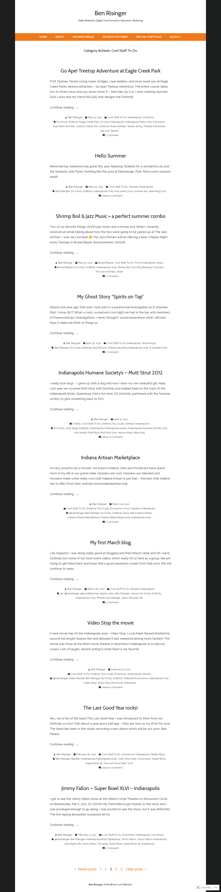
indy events (80, 432)
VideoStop (130, 682)
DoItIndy (73, 121)
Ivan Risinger (113, 597)
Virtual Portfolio (149, 36)
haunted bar (100, 347)
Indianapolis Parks (135, 121)
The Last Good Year (115, 763)
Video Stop (90, 682)
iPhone (101, 597)
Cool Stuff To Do (117, 117)
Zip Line (104, 130)
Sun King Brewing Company (148, 267)
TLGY (130, 763)
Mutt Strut (93, 432)
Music (160, 262)
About (59, 36)
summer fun (141, 191)
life (141, 597)
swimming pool (157, 191)
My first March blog (110, 542)
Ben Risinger (110, 13)
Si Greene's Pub (158, 347)
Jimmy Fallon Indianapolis (152, 839)
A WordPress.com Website (118, 884)
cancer (135, 593)
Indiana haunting (117, 347)
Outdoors (148, 117)
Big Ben (75, 758)
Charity (77, 423)
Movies (147, 673)
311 (61, 593)
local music (144, 758)
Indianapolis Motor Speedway (103, 839)
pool (130, 191)
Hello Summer (110, 156)
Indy (149, 121)
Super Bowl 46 (93, 763)
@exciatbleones (89, 593)
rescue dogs (125, 432)
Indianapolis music (106, 758)
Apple (103, 593)
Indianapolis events (116, 428)
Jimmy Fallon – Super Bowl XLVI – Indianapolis (110, 788)
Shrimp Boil (124, 267)
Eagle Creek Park (89, 121)
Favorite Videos (83, 36)
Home (43, 36)
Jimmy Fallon (129, 839)
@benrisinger (76, 513)
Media (154, 754)
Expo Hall (128, 513)
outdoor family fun (87, 126)
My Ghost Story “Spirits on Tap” (110, 297)
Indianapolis (135, 117)
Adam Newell (76, 678)
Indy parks (159, 121)
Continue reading (62, 108)
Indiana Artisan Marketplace (110, 457)
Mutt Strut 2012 (108, 432)
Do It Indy (62, 121)
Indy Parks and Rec (64, 126)
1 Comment (112, 135)
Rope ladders (118, 126)
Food (138, 262)
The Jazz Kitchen (105, 271)
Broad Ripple (105, 262)
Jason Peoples (129, 597)
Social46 (103, 843)
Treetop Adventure (154, 126)
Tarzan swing (134, 126)
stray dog (139, 432)
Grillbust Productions (136, 678)
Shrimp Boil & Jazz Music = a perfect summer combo (111, 216)
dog (68, 428)
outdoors (104, 126)
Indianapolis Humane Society (144, 428)
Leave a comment (112, 196)
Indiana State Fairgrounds (115, 517)
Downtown (116, 508)
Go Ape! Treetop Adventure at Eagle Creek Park (110, 71)
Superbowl (148, 843)
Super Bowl (158, 758)
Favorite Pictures (115, 36)
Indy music (131, 758)
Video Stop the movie (110, 623)
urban (119, 271)
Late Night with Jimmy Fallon (80, 843)
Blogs (174, 36)
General (133, 186)
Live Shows (157, 834)
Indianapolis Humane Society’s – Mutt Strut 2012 (111, 373)
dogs (75, 428)
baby (111, 593)
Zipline (114, 130)
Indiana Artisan (143, 513)
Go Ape (104, 121)
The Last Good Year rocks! (110, 708)
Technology (149, 343)
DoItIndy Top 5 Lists (113, 423)
